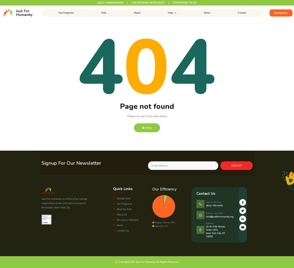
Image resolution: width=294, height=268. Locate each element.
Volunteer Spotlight (148, 2)
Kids (103, 13)
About (137, 13)
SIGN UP (237, 165)
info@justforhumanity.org (219, 216)
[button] (172, 13)
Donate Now (123, 198)
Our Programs (66, 13)
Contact (242, 13)
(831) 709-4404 (214, 205)
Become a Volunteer (128, 220)
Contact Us (123, 230)
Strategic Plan (185, 2)
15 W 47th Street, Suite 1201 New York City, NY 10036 (215, 231)
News (207, 13)
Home (149, 128)
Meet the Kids (124, 209)
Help (170, 13)
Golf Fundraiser (110, 2)
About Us (122, 214)
